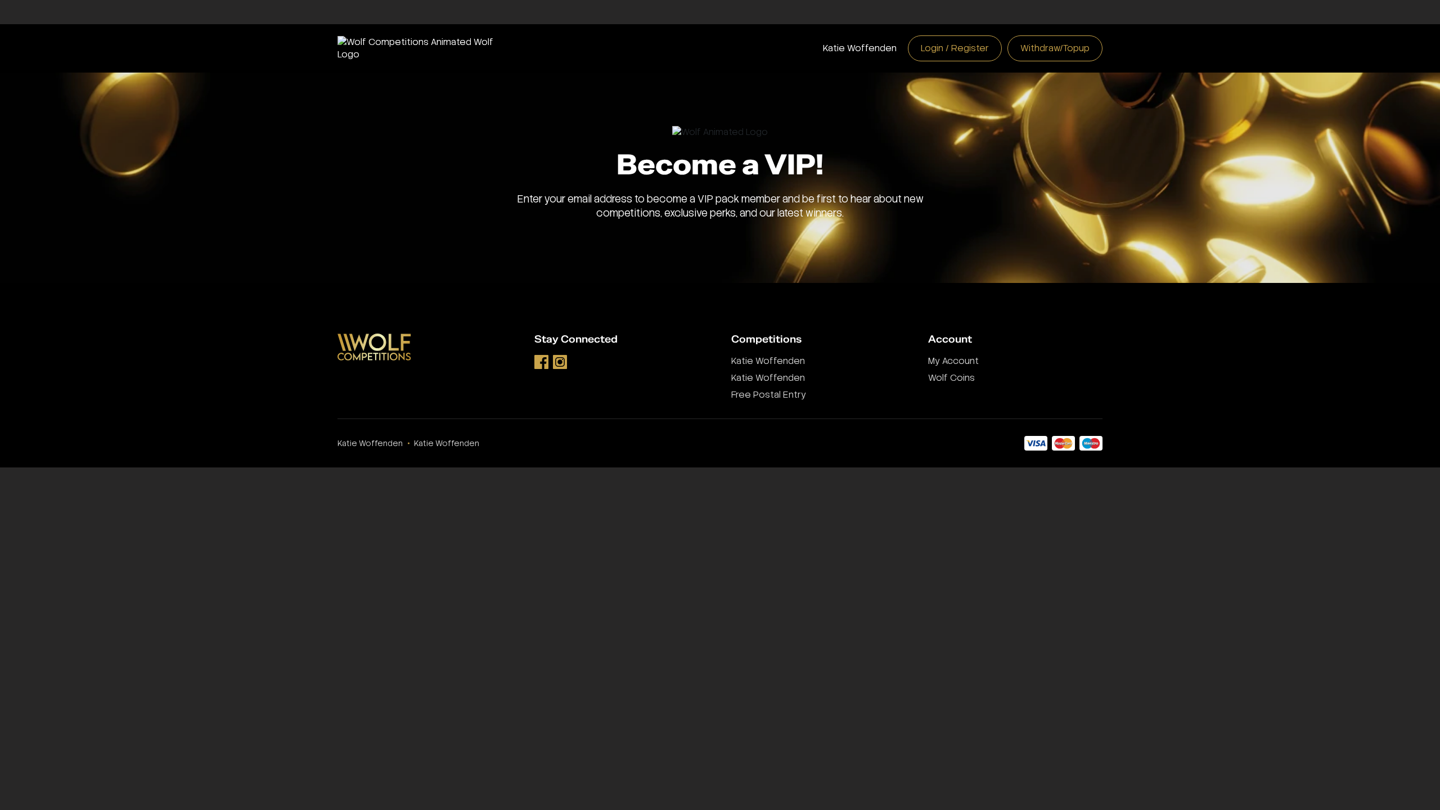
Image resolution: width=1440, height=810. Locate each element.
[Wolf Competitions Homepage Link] (425, 47)
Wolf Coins (951, 378)
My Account (953, 361)
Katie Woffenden (860, 48)
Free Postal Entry (768, 394)
